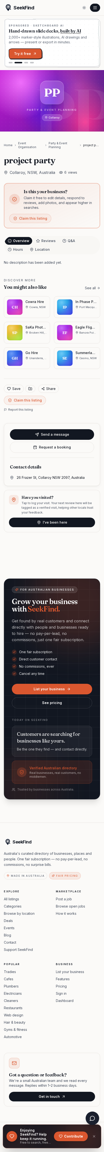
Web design (13, 1015)
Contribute (73, 1136)
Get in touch (49, 1096)
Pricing (61, 986)
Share (51, 389)
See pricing (52, 703)
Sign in (61, 993)
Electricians (13, 993)
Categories (13, 906)
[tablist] (52, 245)
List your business (49, 689)
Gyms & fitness (15, 1029)
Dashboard (65, 1001)
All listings (11, 899)
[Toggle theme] (84, 8)
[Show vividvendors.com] (32, 62)
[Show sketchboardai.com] (18, 62)
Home (8, 145)
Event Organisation (27, 145)
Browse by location (19, 913)
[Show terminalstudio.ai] (11, 62)
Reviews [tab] (48, 241)
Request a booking (55, 447)
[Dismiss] (94, 1136)
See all (90, 288)
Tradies (10, 972)
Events (9, 928)
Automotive (13, 1037)
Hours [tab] (18, 249)
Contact (10, 942)
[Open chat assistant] (92, 1118)
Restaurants (13, 1008)
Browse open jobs (70, 906)
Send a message (55, 434)
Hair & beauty (14, 1022)
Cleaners (11, 1001)
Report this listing (20, 409)
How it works (66, 913)
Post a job (64, 899)
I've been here (55, 522)
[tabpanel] (52, 262)
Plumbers (11, 986)
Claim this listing (33, 218)
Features (63, 979)
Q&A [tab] (71, 241)
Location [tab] (42, 249)
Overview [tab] (21, 241)
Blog (7, 935)
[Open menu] (95, 8)
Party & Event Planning (58, 145)
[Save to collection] (30, 388)
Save (16, 389)
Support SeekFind (18, 950)
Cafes (8, 979)
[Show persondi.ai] (26, 62)
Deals (8, 921)
